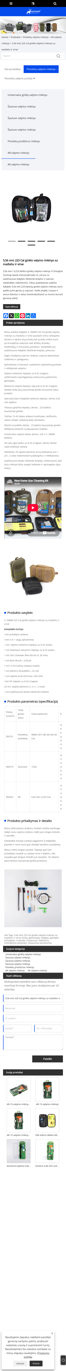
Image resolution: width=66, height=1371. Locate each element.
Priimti (36, 1363)
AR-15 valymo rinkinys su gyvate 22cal (19, 1135)
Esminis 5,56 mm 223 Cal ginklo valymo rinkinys (47, 1165)
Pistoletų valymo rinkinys (36, 37)
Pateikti (47, 1059)
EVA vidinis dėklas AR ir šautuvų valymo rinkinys (47, 1135)
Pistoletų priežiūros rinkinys (24, 141)
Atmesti (20, 1363)
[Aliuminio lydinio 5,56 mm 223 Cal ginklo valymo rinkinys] (18, 1150)
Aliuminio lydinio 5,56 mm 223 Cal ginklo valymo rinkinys (19, 1165)
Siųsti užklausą (11, 306)
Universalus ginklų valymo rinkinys (27, 95)
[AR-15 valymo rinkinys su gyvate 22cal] (18, 1119)
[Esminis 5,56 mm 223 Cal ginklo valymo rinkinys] (47, 1150)
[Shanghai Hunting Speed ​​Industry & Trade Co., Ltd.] (33, 11)
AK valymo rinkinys (18, 164)
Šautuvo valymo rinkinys (22, 106)
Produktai (16, 37)
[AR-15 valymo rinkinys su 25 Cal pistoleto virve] (18, 1088)
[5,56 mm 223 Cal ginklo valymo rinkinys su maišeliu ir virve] (31, 208)
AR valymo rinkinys (18, 153)
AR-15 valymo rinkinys (47, 1104)
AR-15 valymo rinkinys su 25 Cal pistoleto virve (19, 1104)
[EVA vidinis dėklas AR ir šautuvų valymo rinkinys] (47, 1119)
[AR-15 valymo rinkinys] (47, 1088)
